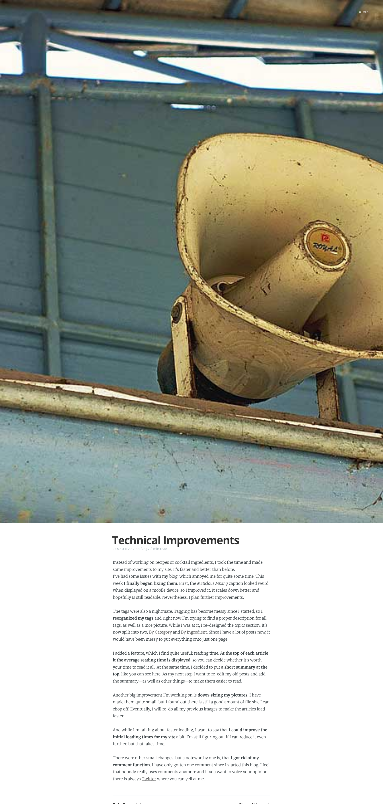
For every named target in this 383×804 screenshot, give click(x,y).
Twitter (149, 778)
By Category (160, 632)
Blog (144, 549)
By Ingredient (194, 632)
